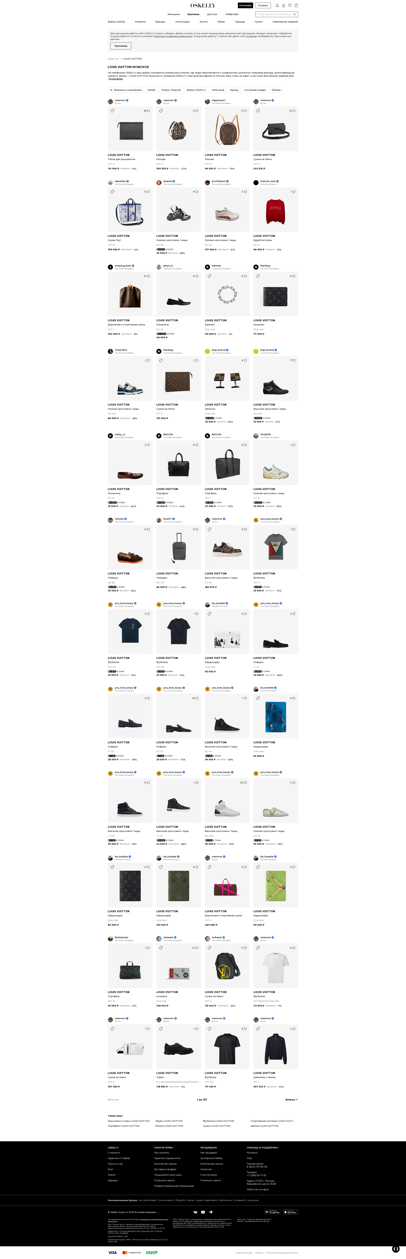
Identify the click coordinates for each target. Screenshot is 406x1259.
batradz (216, 265)
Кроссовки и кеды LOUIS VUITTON (129, 1121)
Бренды (160, 21)
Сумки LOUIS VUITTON (216, 1125)
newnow (120, 100)
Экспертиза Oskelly (211, 1158)
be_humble (218, 603)
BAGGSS (168, 434)
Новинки (140, 21)
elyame (167, 181)
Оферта (259, 1253)
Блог (110, 1169)
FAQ (249, 1158)
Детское (212, 14)
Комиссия (206, 1169)
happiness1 (218, 100)
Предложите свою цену (168, 1174)
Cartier (190, 1200)
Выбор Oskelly (116, 21)
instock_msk (267, 181)
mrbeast (168, 937)
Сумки (258, 21)
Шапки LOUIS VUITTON (264, 1125)
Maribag (265, 265)
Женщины (173, 14)
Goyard (199, 1200)
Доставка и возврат (165, 1169)
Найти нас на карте (258, 1189)
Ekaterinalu (121, 937)
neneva (119, 519)
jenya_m (168, 265)
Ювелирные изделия (285, 21)
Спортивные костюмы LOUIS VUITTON (274, 1121)
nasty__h (120, 434)
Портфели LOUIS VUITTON (124, 1125)
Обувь (221, 21)
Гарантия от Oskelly (119, 1158)
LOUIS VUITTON (118, 155)
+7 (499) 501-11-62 (256, 1175)
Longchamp (253, 1200)
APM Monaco (225, 1200)
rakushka (120, 181)
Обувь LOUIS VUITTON (169, 1121)
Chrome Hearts (165, 1200)
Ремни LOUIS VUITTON (169, 1125)
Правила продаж (244, 1253)
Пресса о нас (115, 1163)
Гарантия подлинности (167, 1158)
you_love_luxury (269, 519)
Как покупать (161, 1152)
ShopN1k (265, 434)
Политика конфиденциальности (282, 1253)
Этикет (112, 1174)
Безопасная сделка (165, 1163)
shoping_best (123, 265)
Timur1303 (121, 350)
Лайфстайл (231, 14)
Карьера (112, 1180)
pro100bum (218, 181)
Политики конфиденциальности (172, 36)
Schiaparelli (239, 1200)
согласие (251, 36)
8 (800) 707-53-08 (257, 1166)
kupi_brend (218, 350)
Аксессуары (182, 21)
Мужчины (193, 14)
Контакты (252, 1152)
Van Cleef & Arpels (147, 1200)
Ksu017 (167, 519)
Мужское (113, 58)
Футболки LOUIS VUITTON (218, 1121)
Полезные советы (164, 1180)
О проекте (114, 1152)
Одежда (240, 21)
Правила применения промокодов (174, 1186)
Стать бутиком (208, 1174)
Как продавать (208, 1152)
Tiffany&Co (180, 1200)
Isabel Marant (211, 1200)
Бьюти (204, 21)
